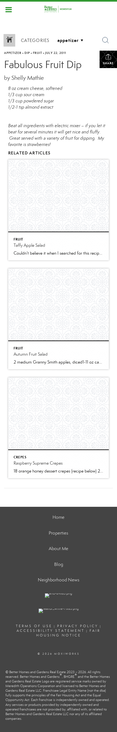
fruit (37, 53)
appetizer (12, 53)
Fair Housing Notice (68, 633)
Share (108, 63)
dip (27, 53)
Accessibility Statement (51, 631)
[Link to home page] (58, 9)
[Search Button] (105, 40)
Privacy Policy (77, 626)
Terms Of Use (34, 626)
